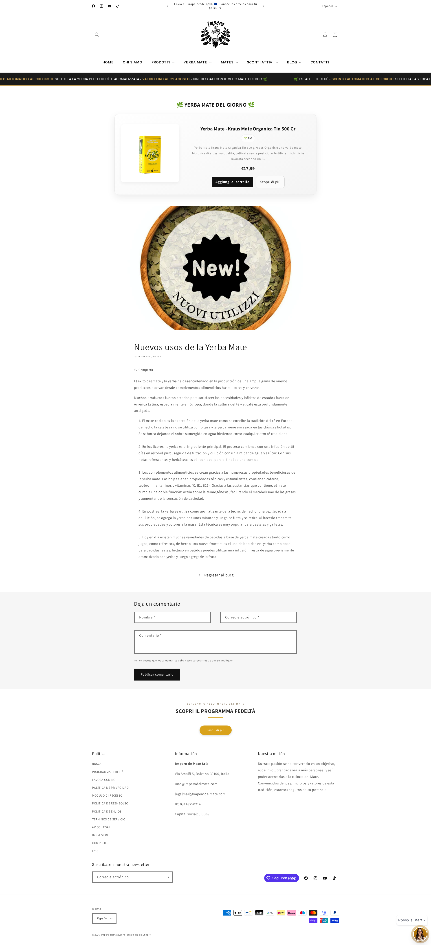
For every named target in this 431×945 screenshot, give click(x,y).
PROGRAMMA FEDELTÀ (107, 772)
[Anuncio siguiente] (263, 6)
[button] (97, 35)
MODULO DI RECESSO (107, 795)
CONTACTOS (100, 843)
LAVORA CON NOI (104, 780)
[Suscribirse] (167, 877)
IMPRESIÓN (100, 835)
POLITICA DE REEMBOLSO (110, 803)
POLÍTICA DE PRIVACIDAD (110, 788)
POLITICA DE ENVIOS (106, 811)
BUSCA (97, 764)
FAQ (95, 851)
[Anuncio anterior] (168, 6)
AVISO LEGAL (101, 827)
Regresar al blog (219, 575)
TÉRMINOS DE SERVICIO (108, 819)
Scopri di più (270, 181)
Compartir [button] (146, 370)
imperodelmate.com (113, 934)
